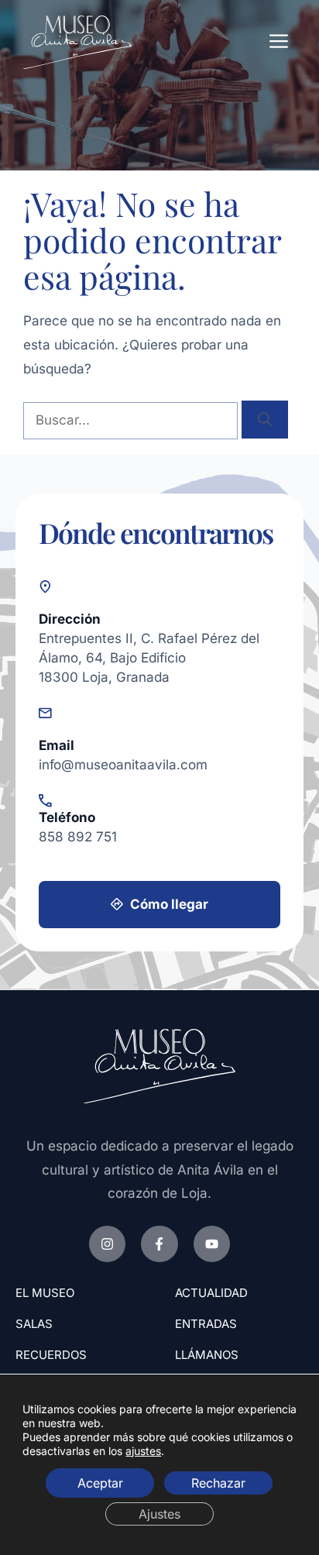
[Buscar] (265, 420)
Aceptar (100, 1482)
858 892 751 (78, 836)
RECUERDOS (51, 1354)
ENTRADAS (206, 1323)
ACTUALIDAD (211, 1292)
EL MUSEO (44, 1292)
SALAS (34, 1323)
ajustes (143, 1450)
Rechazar (218, 1482)
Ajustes (159, 1513)
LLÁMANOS (206, 1354)
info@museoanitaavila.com (123, 764)
